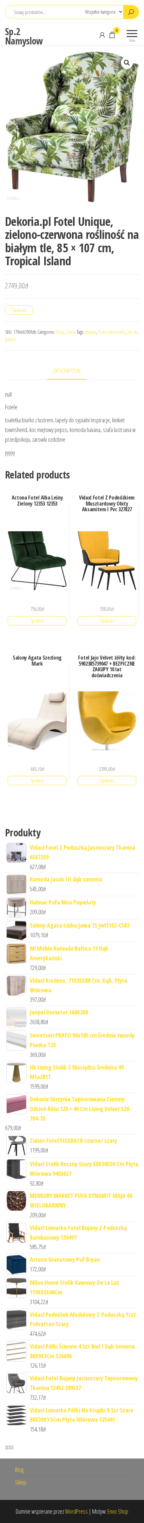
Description (67, 371)
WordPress (76, 1511)
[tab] (72, 371)
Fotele (71, 332)
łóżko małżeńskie (111, 332)
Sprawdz (19, 310)
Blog (19, 1470)
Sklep (20, 1482)
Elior (60, 332)
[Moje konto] (102, 35)
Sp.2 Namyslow (24, 36)
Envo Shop (117, 1511)
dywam (90, 332)
